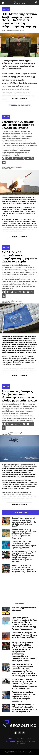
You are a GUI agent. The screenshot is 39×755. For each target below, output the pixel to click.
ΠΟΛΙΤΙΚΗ (21, 738)
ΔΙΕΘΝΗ (11, 738)
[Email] (28, 158)
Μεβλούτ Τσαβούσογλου (21, 83)
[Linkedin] (16, 158)
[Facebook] (4, 158)
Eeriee (32, 752)
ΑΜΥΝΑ (30, 738)
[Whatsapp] (20, 158)
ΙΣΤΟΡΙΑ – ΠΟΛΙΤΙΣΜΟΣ (26, 741)
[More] (4, 162)
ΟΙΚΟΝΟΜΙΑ (10, 741)
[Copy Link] (32, 158)
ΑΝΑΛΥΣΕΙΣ (20, 744)
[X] (8, 158)
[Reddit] (12, 158)
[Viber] (24, 158)
